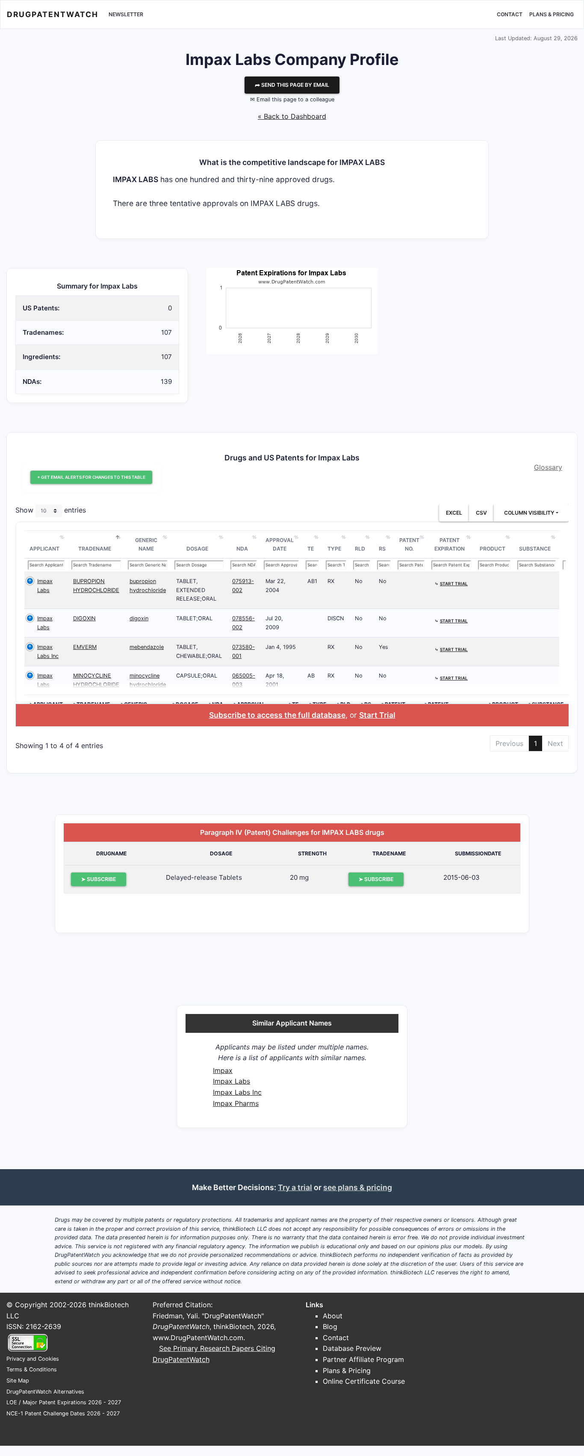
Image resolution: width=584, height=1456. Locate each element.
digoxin (139, 618)
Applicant (44, 548)
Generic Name (146, 544)
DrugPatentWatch (52, 14)
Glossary (548, 467)
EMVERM (85, 647)
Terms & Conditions (31, 1369)
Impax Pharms (236, 1103)
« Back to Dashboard (292, 116)
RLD (360, 548)
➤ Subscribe (98, 879)
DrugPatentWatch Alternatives (45, 1391)
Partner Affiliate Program (363, 1359)
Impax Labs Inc (237, 1092)
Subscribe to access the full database (277, 714)
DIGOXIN (84, 618)
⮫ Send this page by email (292, 85)
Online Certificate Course (364, 1381)
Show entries (50, 510)
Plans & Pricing (551, 14)
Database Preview (352, 1348)
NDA (242, 548)
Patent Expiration (449, 544)
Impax (223, 1070)
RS (382, 548)
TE (310, 548)
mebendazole (147, 647)
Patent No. (409, 544)
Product (492, 548)
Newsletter (126, 14)
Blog (330, 1326)
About (332, 1316)
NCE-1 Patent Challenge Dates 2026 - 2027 (63, 1413)
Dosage (197, 548)
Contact (509, 14)
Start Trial (377, 714)
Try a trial (295, 1187)
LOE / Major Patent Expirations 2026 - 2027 (63, 1402)
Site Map (17, 1380)
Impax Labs (231, 1081)
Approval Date (279, 544)
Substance (535, 548)
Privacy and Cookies (32, 1359)
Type (334, 548)
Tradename (94, 548)
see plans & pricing (357, 1187)
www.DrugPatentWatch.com (198, 1337)
